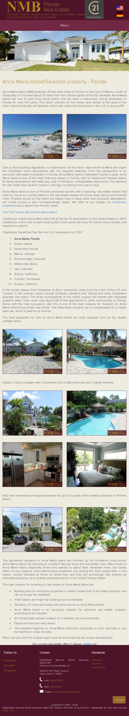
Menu (64, 25)
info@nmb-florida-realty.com (66, 692)
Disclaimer (97, 663)
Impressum (97, 660)
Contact (119, 699)
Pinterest (9, 670)
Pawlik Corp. (9, 710)
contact (87, 644)
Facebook (10, 660)
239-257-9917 (57, 680)
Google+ (9, 665)
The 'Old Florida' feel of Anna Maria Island (30, 212)
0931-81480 (55, 686)
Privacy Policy (99, 667)
